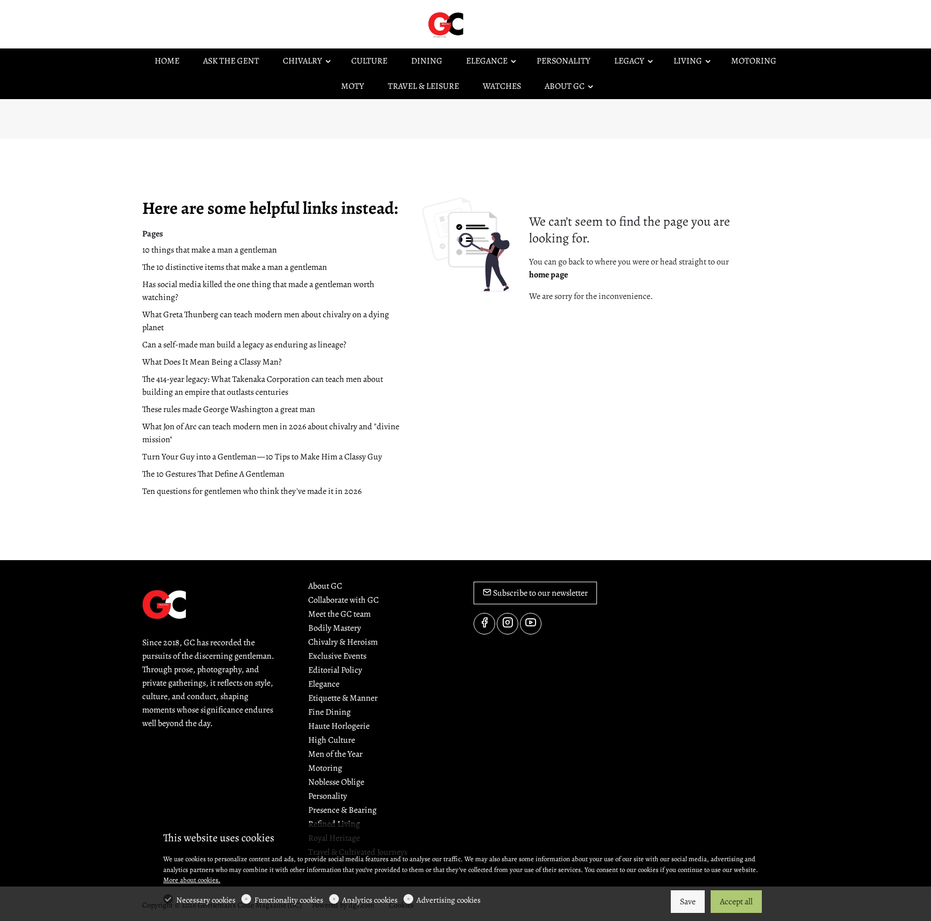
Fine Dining (329, 712)
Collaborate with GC (343, 600)
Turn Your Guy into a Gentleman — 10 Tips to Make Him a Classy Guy (262, 457)
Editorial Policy (335, 670)
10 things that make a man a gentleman (209, 250)
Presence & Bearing (342, 810)
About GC (325, 586)
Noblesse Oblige (336, 782)
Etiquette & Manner (343, 698)
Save (688, 902)
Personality (327, 796)
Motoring (325, 768)
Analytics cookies (370, 900)
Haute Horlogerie (339, 726)
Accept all (736, 902)
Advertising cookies (448, 900)
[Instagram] (507, 623)
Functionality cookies (288, 900)
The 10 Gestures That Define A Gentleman (213, 474)
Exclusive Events (337, 656)
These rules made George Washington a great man (228, 409)
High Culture (331, 740)
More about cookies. (191, 879)
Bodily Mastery (334, 628)
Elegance (323, 684)
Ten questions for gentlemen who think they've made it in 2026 (252, 491)
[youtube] (530, 623)
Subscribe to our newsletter (539, 593)
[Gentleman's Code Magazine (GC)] (471, 24)
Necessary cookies (205, 900)
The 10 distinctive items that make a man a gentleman (234, 267)
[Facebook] (484, 623)
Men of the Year (335, 754)
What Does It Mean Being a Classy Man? (212, 362)
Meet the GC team (339, 614)
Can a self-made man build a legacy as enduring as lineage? (244, 345)
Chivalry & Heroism (343, 642)
